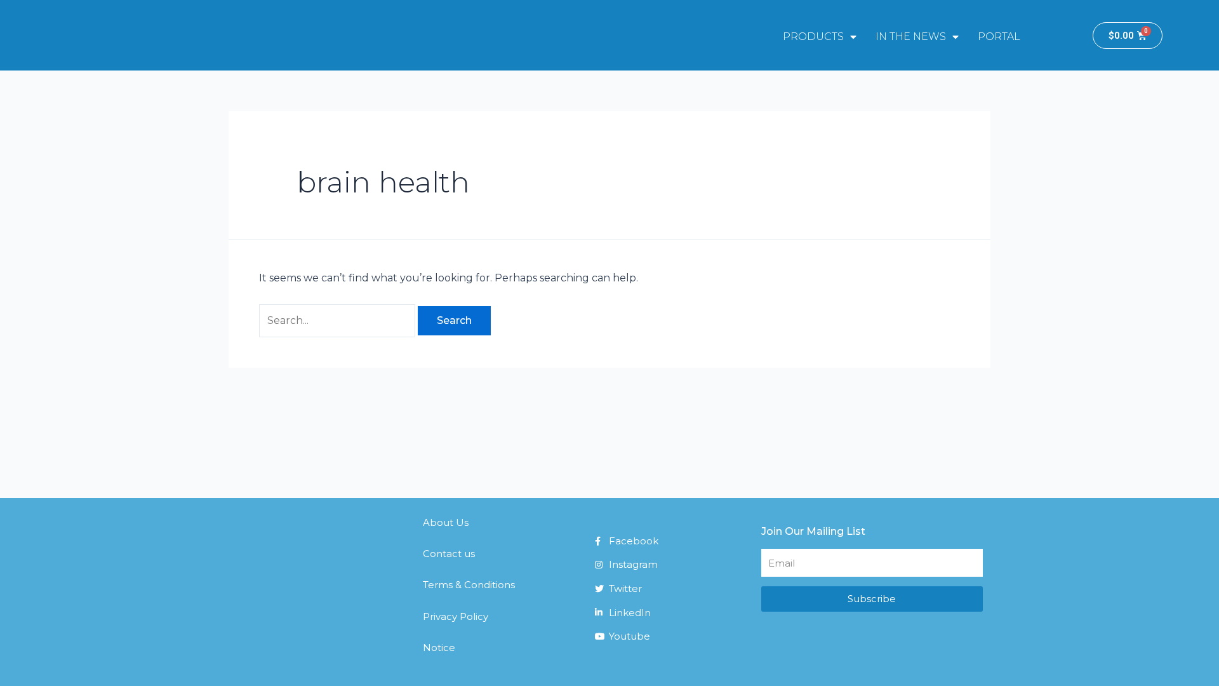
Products (813, 36)
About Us (446, 522)
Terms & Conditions (469, 585)
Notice (439, 648)
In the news (911, 36)
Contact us (449, 554)
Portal (999, 36)
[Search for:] (338, 320)
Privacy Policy (455, 616)
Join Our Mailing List (813, 531)
